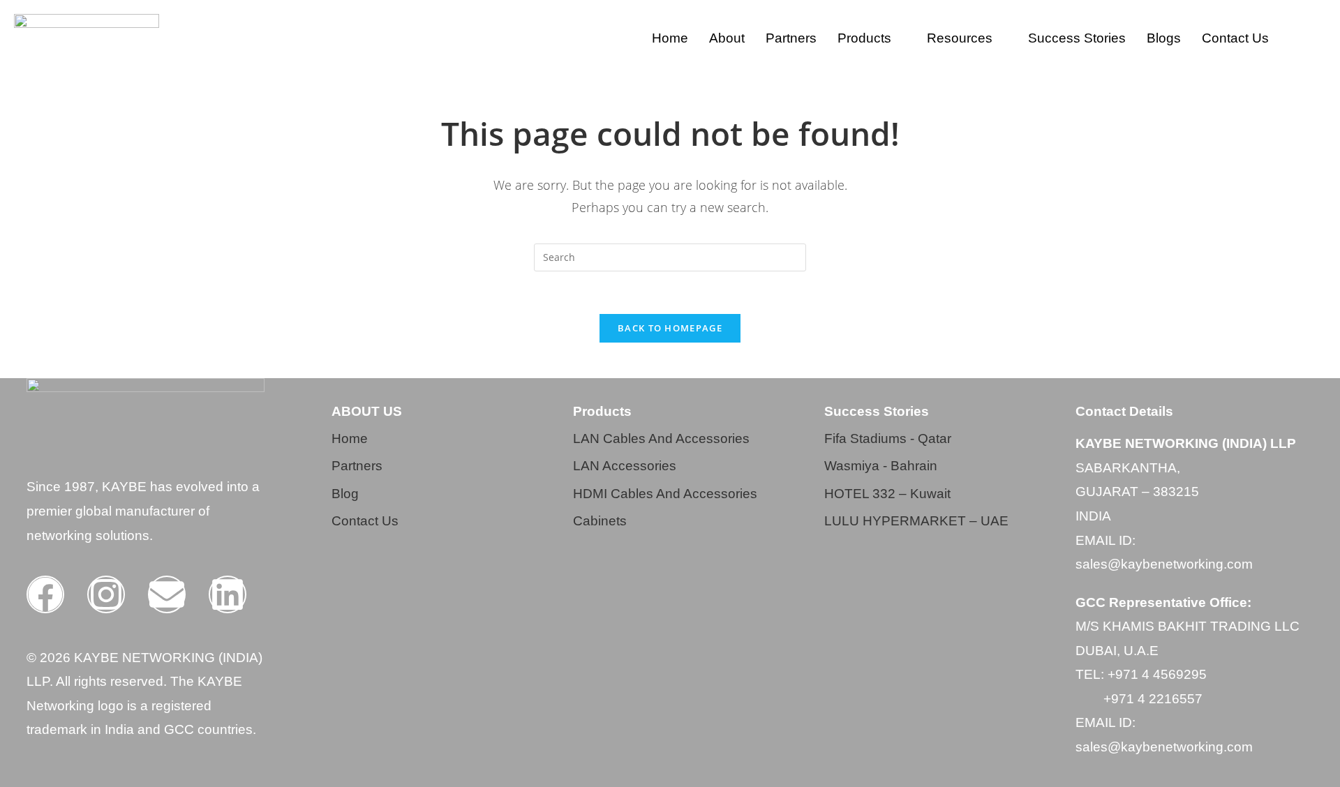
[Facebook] (45, 594)
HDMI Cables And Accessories (665, 493)
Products (864, 38)
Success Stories (1077, 38)
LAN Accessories (624, 465)
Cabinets (600, 521)
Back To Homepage (670, 328)
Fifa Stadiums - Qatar (887, 438)
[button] (871, 38)
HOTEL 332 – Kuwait (887, 493)
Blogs (1164, 38)
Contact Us (1235, 38)
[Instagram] (106, 594)
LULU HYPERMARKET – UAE (916, 521)
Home (670, 38)
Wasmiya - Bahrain (880, 465)
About (727, 38)
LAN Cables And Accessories (661, 438)
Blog (345, 493)
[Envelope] (167, 594)
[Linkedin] (227, 594)
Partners (791, 38)
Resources (959, 38)
